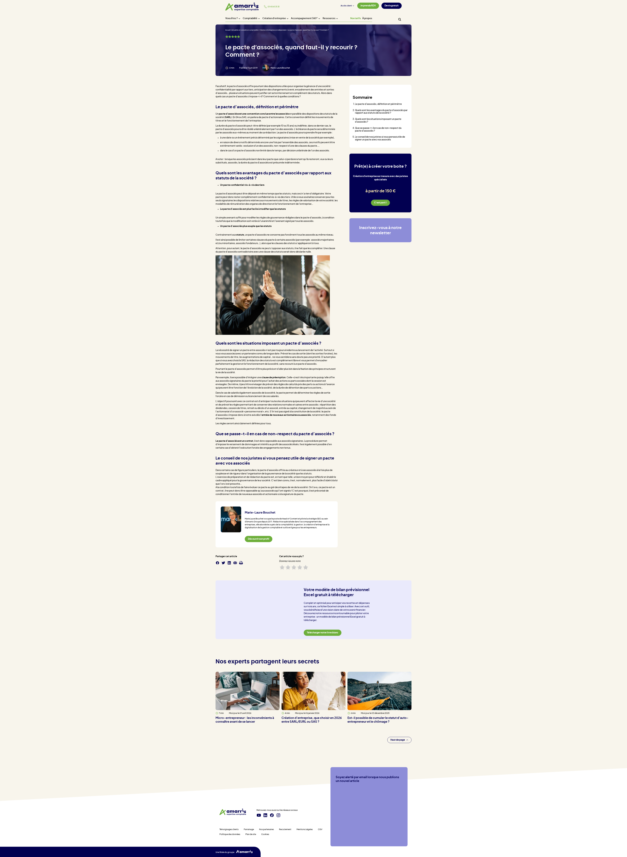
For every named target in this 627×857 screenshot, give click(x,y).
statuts (240, 235)
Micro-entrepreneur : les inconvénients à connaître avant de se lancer (245, 719)
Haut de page (397, 740)
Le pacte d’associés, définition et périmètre (378, 104)
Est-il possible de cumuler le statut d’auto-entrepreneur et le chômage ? (377, 719)
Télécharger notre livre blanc (322, 633)
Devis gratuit (392, 6)
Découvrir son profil (258, 539)
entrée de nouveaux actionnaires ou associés (286, 415)
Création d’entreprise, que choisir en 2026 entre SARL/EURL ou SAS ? (311, 719)
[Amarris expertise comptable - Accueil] (242, 7)
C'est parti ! (380, 203)
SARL (228, 117)
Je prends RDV (368, 6)
